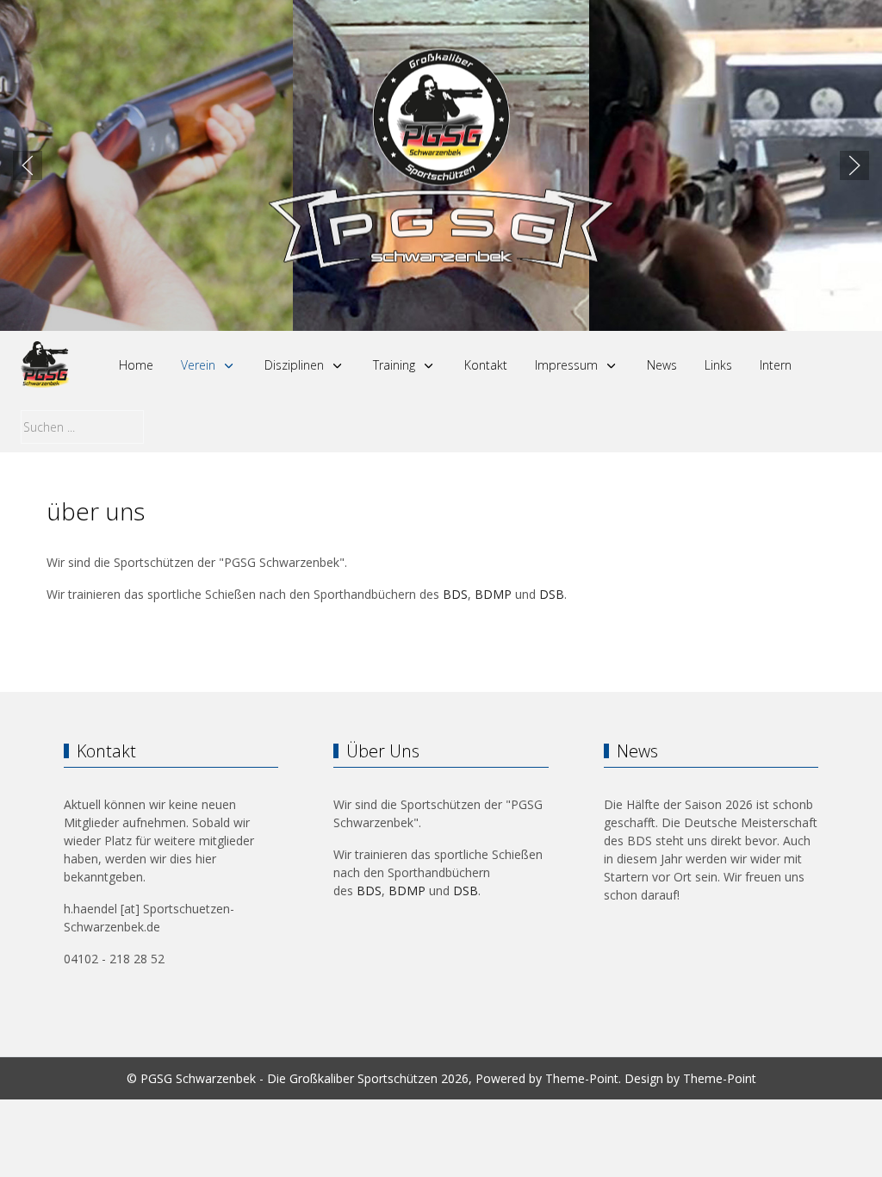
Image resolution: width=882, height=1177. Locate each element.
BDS (455, 594)
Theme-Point (581, 1078)
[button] (27, 165)
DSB (551, 594)
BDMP (493, 594)
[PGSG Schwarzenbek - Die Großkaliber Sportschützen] (45, 364)
